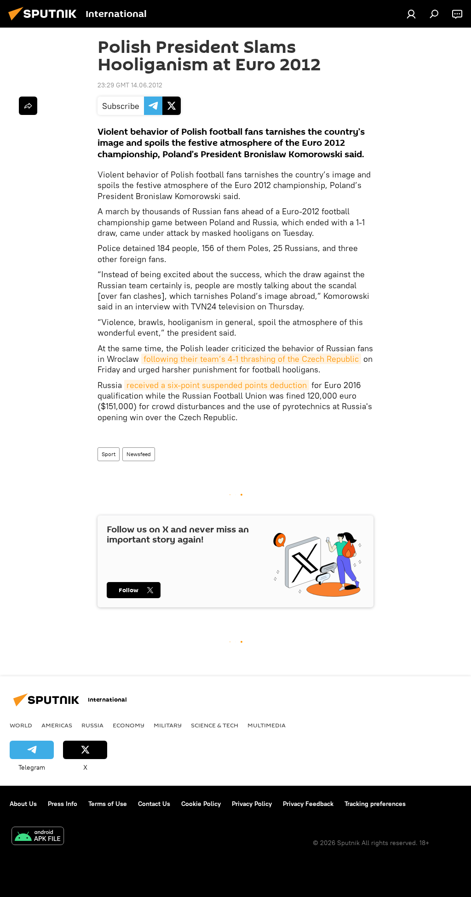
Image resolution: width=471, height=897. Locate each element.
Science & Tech (214, 725)
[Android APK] (37, 837)
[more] (28, 106)
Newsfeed (138, 454)
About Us (23, 804)
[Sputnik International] (45, 21)
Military (168, 725)
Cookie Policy (201, 804)
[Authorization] (411, 14)
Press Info (62, 804)
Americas (56, 725)
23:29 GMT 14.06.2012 (130, 85)
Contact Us (154, 804)
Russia (92, 725)
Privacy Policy (252, 804)
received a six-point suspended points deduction (216, 385)
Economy (128, 725)
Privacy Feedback (308, 804)
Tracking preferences (375, 804)
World (21, 725)
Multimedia (266, 725)
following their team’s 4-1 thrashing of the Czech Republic (251, 359)
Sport (108, 454)
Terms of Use (107, 804)
